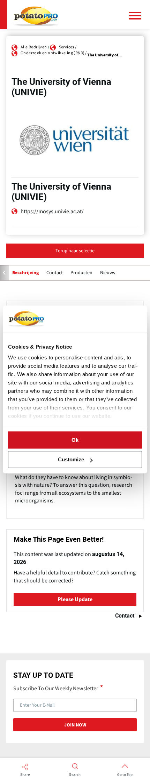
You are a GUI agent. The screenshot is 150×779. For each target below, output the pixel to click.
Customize (71, 459)
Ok (75, 440)
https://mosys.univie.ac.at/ (52, 211)
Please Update (75, 599)
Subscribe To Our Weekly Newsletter (55, 688)
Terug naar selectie (75, 250)
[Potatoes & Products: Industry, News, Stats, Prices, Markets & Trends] (36, 14)
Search (75, 774)
